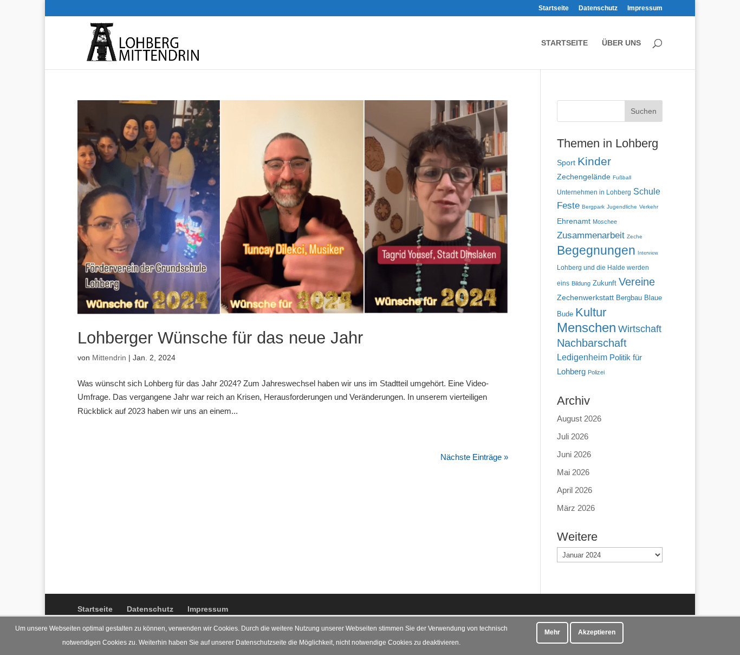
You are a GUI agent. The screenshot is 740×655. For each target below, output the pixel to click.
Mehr (552, 632)
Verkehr (648, 207)
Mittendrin (109, 357)
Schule (646, 191)
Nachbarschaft (592, 343)
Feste (568, 205)
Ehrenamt (573, 221)
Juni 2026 (574, 454)
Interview (648, 253)
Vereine (637, 282)
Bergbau (629, 298)
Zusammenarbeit (591, 235)
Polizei (596, 372)
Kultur (590, 312)
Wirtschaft (639, 328)
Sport (566, 163)
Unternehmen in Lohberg (594, 192)
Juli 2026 (572, 436)
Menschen (586, 327)
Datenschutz (598, 8)
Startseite (553, 8)
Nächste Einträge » (474, 457)
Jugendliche (622, 207)
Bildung (581, 283)
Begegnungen (596, 250)
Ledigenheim (582, 357)
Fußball (622, 177)
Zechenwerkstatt (585, 297)
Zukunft (604, 283)
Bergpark (593, 207)
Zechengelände (584, 177)
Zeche (634, 236)
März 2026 (576, 508)
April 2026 (574, 490)
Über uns (621, 43)
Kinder (594, 161)
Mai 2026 (573, 472)
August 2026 (579, 418)
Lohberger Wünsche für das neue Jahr (220, 337)
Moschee (605, 221)
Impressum (645, 8)
